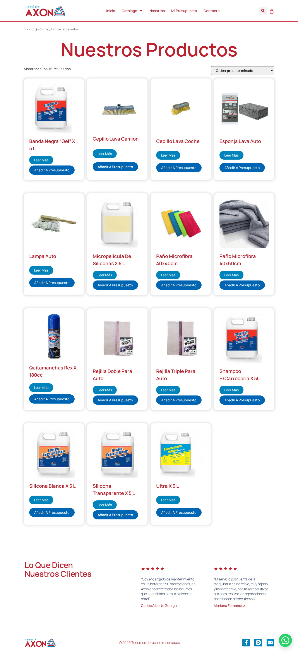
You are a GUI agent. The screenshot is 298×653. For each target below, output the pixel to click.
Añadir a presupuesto (52, 170)
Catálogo (129, 10)
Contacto (212, 10)
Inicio (110, 10)
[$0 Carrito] (271, 11)
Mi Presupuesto (184, 10)
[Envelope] (270, 642)
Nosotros (157, 10)
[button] (263, 10)
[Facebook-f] (246, 642)
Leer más (41, 160)
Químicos (41, 29)
